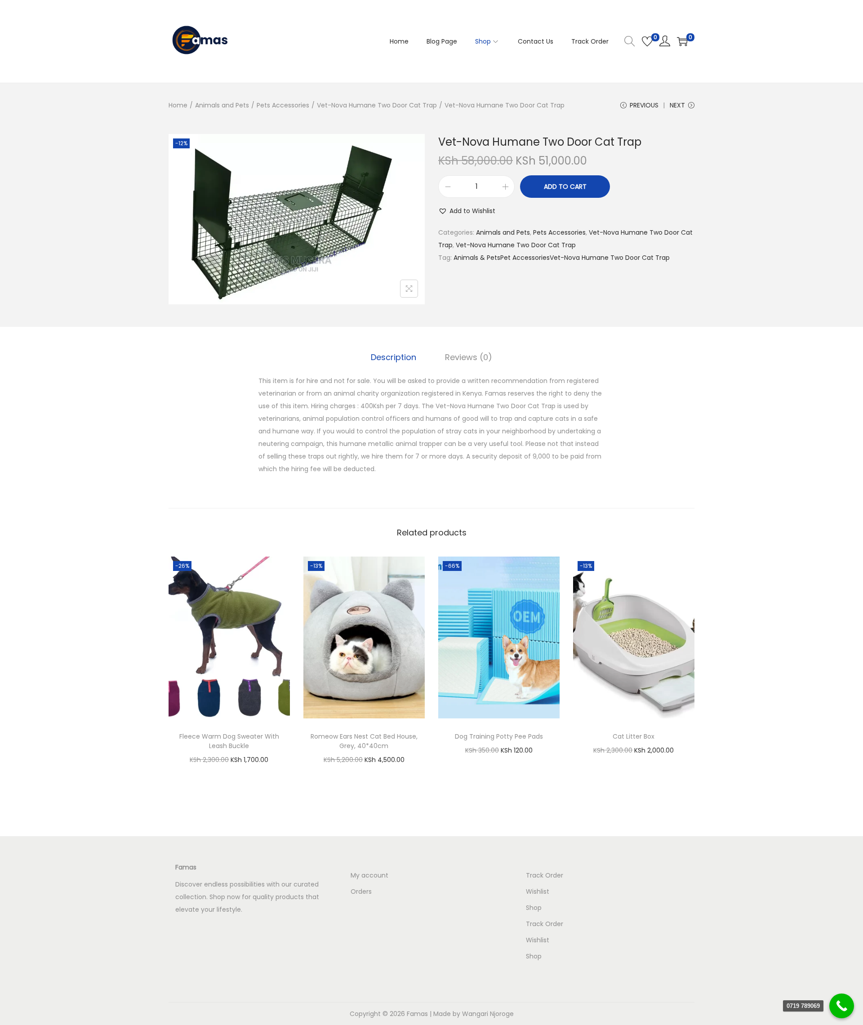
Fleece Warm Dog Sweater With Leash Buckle (229, 741)
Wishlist (537, 891)
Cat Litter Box (633, 736)
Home (178, 105)
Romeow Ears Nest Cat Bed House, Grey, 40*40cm (364, 741)
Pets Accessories (283, 105)
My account (369, 875)
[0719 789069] (841, 1006)
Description (393, 357)
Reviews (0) (468, 357)
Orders (361, 891)
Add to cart (565, 186)
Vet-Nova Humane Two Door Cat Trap (377, 105)
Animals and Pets (222, 105)
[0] (647, 41)
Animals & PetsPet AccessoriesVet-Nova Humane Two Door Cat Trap (562, 257)
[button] (466, 211)
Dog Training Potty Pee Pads (499, 736)
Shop (534, 907)
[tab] (393, 357)
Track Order (544, 875)
